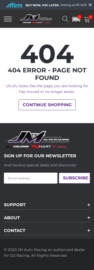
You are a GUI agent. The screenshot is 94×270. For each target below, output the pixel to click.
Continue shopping (47, 104)
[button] (76, 18)
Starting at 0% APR (56, 5)
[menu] (8, 19)
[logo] (43, 18)
